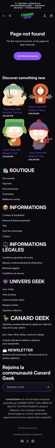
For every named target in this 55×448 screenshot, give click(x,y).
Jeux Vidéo (8, 289)
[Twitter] (27, 441)
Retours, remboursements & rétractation (22, 262)
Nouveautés (8, 178)
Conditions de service (13, 273)
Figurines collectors (12, 310)
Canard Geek (31, 428)
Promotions (8, 194)
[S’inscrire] (48, 387)
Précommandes (10, 188)
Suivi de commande (12, 231)
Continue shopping (27, 56)
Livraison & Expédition (13, 215)
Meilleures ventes (11, 199)
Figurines (6, 183)
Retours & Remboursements (16, 220)
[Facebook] (22, 441)
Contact (6, 236)
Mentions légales (10, 268)
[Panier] (51, 15)
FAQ (4, 225)
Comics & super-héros (13, 299)
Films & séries (9, 294)
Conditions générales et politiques (27, 434)
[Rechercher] (10, 15)
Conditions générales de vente (17, 257)
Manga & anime (10, 305)
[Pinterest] (33, 441)
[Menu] (3, 15)
